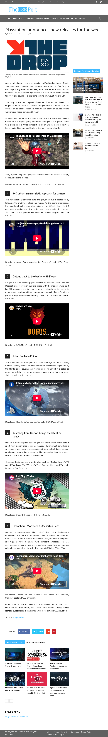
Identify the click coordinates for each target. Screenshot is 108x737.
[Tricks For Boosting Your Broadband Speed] (78, 146)
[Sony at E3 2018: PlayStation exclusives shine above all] (59, 654)
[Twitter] (101, 1)
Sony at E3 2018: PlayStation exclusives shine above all (58, 666)
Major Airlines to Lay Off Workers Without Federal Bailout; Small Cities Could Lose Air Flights (93, 102)
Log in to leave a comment (16, 716)
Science (54, 18)
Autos (74, 18)
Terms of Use (54, 2)
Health (82, 18)
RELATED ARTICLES (15, 642)
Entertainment (42, 18)
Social (21, 18)
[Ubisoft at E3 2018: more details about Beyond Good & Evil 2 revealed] (37, 679)
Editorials (64, 18)
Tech (8, 18)
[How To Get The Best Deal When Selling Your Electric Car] (78, 133)
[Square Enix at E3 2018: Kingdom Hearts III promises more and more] (59, 679)
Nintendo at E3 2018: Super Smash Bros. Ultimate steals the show (36, 666)
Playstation (18, 617)
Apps (15, 18)
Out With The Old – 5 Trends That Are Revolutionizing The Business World (93, 118)
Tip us (64, 2)
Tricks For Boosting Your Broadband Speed (92, 145)
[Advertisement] (72, 9)
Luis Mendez (12, 34)
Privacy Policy (42, 2)
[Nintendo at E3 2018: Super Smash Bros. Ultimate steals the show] (37, 654)
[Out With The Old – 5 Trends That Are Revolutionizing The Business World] (78, 117)
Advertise (22, 2)
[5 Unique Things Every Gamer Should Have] (15, 654)
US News (30, 18)
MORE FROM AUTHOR (35, 642)
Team (14, 2)
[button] (99, 18)
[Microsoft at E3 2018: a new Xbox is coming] (15, 679)
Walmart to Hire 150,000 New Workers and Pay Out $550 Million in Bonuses (87, 88)
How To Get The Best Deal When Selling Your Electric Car (93, 132)
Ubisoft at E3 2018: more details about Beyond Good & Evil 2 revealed (36, 690)
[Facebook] (96, 1)
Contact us (31, 2)
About (7, 2)
